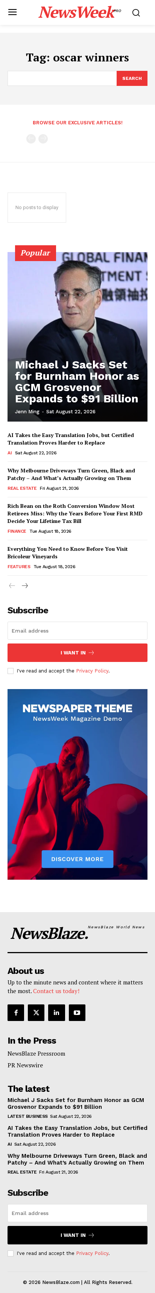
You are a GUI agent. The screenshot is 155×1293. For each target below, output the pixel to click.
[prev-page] (31, 139)
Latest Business (28, 1116)
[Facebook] (16, 1012)
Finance (17, 531)
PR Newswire (25, 1065)
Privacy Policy (92, 671)
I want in (73, 653)
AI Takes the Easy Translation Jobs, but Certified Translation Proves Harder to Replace (71, 438)
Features (19, 566)
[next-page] (24, 586)
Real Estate (22, 488)
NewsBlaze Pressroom (36, 1053)
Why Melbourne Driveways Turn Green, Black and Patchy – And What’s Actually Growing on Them (71, 474)
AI (10, 452)
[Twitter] (36, 1012)
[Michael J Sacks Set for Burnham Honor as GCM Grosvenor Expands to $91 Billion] (77, 337)
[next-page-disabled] (43, 139)
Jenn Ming (27, 411)
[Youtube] (77, 1012)
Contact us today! (56, 991)
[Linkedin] (56, 1012)
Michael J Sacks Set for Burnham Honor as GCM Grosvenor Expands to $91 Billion (77, 381)
